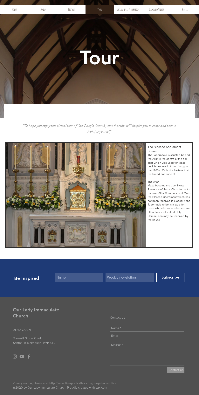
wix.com (101, 387)
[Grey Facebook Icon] (28, 356)
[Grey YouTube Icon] (21, 356)
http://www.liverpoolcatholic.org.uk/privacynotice (82, 383)
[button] (99, 195)
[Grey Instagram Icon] (14, 356)
